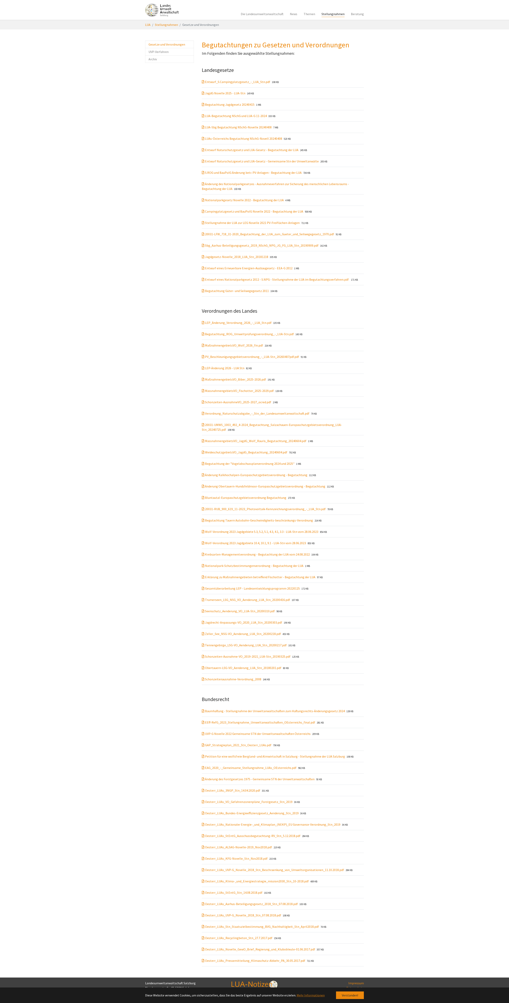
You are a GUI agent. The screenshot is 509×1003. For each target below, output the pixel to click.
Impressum (356, 983)
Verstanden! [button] (350, 995)
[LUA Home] (162, 10)
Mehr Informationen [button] (311, 995)
